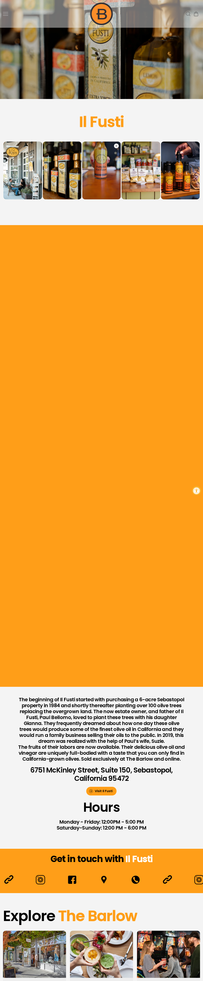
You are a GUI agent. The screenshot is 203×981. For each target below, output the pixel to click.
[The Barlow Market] (101, 14)
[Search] (188, 14)
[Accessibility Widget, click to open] (196, 490)
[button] (196, 14)
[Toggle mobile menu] (45, 14)
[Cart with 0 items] (196, 14)
